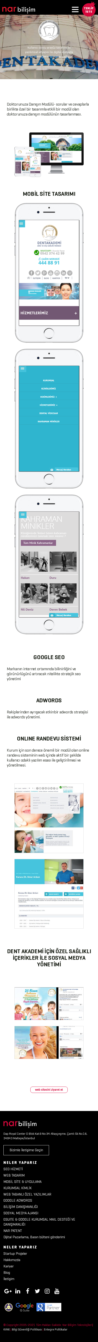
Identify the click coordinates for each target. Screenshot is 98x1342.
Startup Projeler (15, 1253)
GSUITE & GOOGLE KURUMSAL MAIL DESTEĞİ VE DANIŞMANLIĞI (39, 1222)
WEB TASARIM (14, 1175)
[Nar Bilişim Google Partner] (48, 1307)
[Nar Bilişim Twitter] (37, 1290)
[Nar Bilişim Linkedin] (17, 1290)
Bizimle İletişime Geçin (26, 1150)
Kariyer (8, 1266)
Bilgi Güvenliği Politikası (27, 1329)
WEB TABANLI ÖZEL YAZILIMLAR (27, 1194)
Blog (6, 1272)
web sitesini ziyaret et (49, 1090)
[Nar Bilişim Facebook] (27, 1290)
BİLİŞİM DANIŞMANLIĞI (20, 1207)
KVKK (6, 1329)
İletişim (8, 1279)
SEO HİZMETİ (13, 1169)
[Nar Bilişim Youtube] (57, 1290)
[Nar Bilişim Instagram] (47, 1290)
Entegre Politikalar (55, 1329)
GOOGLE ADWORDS (17, 1200)
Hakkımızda (11, 1260)
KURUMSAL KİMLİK (17, 1188)
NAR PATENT (12, 1231)
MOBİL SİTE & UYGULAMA (22, 1181)
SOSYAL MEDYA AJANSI (20, 1213)
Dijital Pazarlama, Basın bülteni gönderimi (34, 1237)
